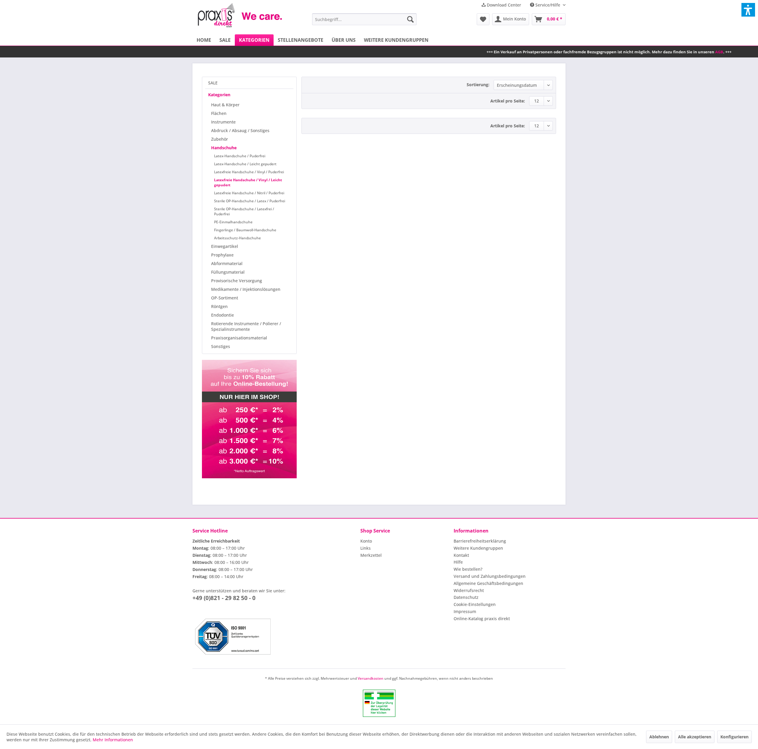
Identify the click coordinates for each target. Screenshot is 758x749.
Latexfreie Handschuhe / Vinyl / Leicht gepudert (248, 182)
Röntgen (219, 306)
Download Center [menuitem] (503, 5)
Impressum (465, 611)
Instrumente (223, 122)
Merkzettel (371, 555)
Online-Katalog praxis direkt (482, 618)
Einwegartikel (224, 246)
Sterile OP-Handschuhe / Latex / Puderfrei (249, 200)
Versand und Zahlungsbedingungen (490, 576)
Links (365, 548)
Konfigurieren (734, 737)
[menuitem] (364, 19)
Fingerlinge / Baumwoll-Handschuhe (245, 229)
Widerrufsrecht (469, 590)
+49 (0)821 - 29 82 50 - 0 (224, 598)
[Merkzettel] (483, 19)
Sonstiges (220, 346)
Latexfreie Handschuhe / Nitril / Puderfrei (249, 192)
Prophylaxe (222, 255)
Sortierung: (478, 84)
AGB (688, 51)
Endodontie (222, 315)
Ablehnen (659, 737)
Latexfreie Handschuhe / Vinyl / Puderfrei (249, 171)
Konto (366, 541)
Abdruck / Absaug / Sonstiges (240, 130)
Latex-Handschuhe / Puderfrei (239, 155)
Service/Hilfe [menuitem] (547, 5)
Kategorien (219, 94)
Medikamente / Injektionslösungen (245, 289)
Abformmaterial (227, 263)
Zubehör (219, 139)
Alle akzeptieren (694, 737)
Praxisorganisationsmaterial (239, 338)
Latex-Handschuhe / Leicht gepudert (245, 163)
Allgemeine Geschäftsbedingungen (488, 583)
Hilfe (458, 562)
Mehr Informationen (113, 739)
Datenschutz (466, 597)
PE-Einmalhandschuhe (233, 221)
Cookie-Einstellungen (475, 604)
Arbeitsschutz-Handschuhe (237, 237)
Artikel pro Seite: (507, 101)
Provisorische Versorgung (236, 280)
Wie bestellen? (468, 569)
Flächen (219, 113)
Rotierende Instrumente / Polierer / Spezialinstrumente (246, 326)
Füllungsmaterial (228, 272)
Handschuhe (224, 147)
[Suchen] (410, 19)
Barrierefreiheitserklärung (480, 541)
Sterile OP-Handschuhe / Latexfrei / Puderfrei (244, 211)
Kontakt (461, 555)
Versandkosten (370, 678)
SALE (213, 83)
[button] (748, 10)
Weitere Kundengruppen (478, 548)
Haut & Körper (225, 105)
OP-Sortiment (224, 298)
